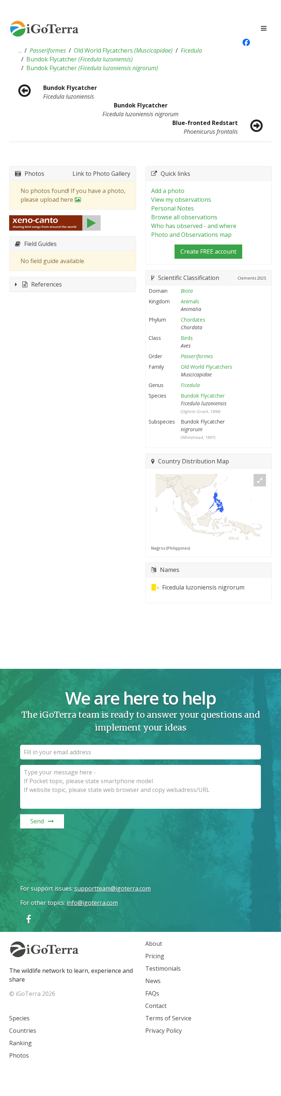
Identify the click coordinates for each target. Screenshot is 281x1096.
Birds (187, 337)
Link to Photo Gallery (101, 174)
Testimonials (163, 968)
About (153, 944)
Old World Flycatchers (123, 50)
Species (19, 1018)
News (153, 981)
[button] (20, 50)
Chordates (193, 319)
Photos (19, 1055)
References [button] (46, 284)
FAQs (152, 993)
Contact (155, 1006)
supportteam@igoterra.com (112, 888)
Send (37, 821)
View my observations (181, 200)
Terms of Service (168, 1018)
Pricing (154, 956)
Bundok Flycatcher (79, 59)
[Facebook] (28, 919)
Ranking (20, 1043)
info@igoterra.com (92, 903)
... (20, 50)
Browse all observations (184, 217)
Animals (190, 301)
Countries (22, 1031)
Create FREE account (208, 251)
